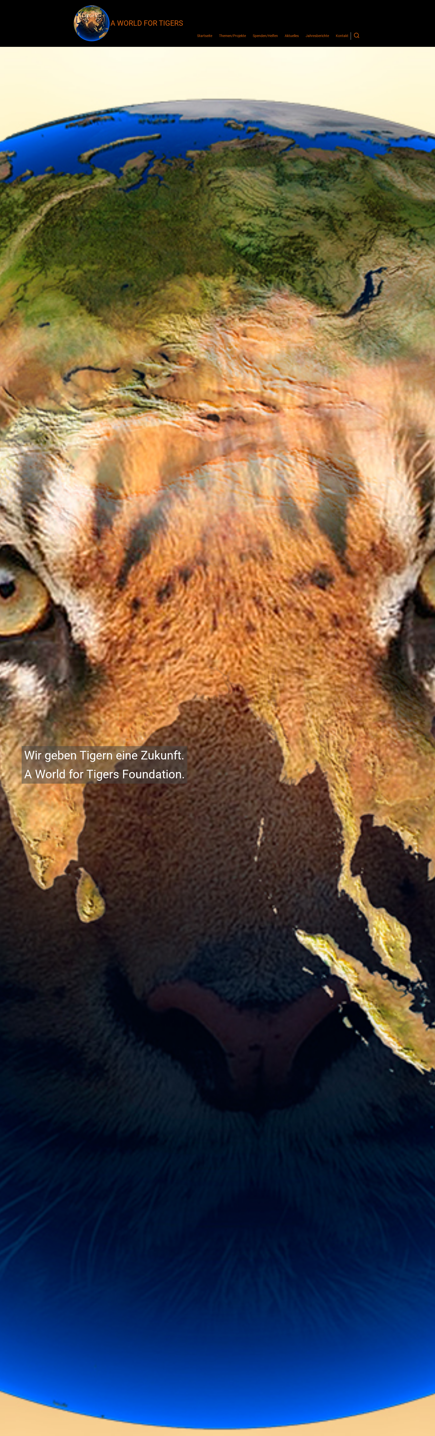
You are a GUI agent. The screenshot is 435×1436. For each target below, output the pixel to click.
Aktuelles (292, 36)
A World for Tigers (147, 23)
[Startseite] (92, 23)
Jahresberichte (317, 36)
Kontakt (342, 36)
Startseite (204, 36)
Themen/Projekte (232, 36)
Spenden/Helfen (265, 36)
